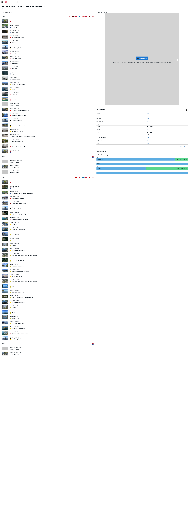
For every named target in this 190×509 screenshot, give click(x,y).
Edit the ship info (184, 146)
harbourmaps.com (12, 2)
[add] (148, 113)
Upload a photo (142, 58)
